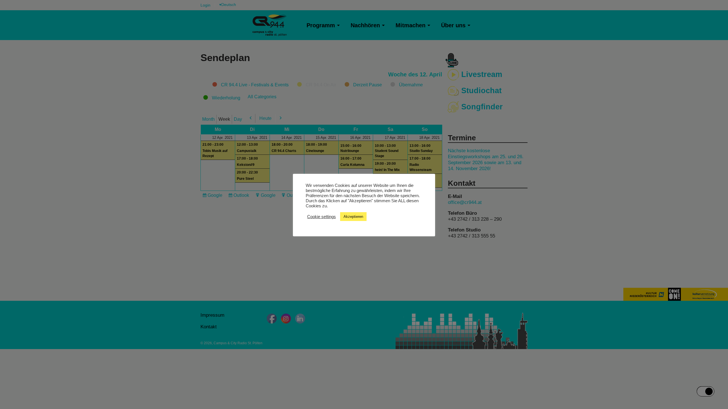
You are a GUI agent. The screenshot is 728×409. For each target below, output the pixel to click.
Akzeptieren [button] (353, 216)
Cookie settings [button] (321, 216)
